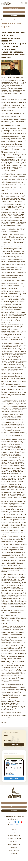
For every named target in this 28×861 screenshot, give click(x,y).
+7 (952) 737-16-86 (14, 819)
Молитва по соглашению (14, 8)
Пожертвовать (14, 15)
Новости (14, 830)
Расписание (14, 841)
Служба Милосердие (14, 838)
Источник (4, 722)
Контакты (14, 853)
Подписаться (14, 778)
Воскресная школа (14, 835)
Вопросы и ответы (14, 844)
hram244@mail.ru (15, 824)
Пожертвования (14, 850)
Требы (14, 832)
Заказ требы (14, 11)
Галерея (14, 847)
